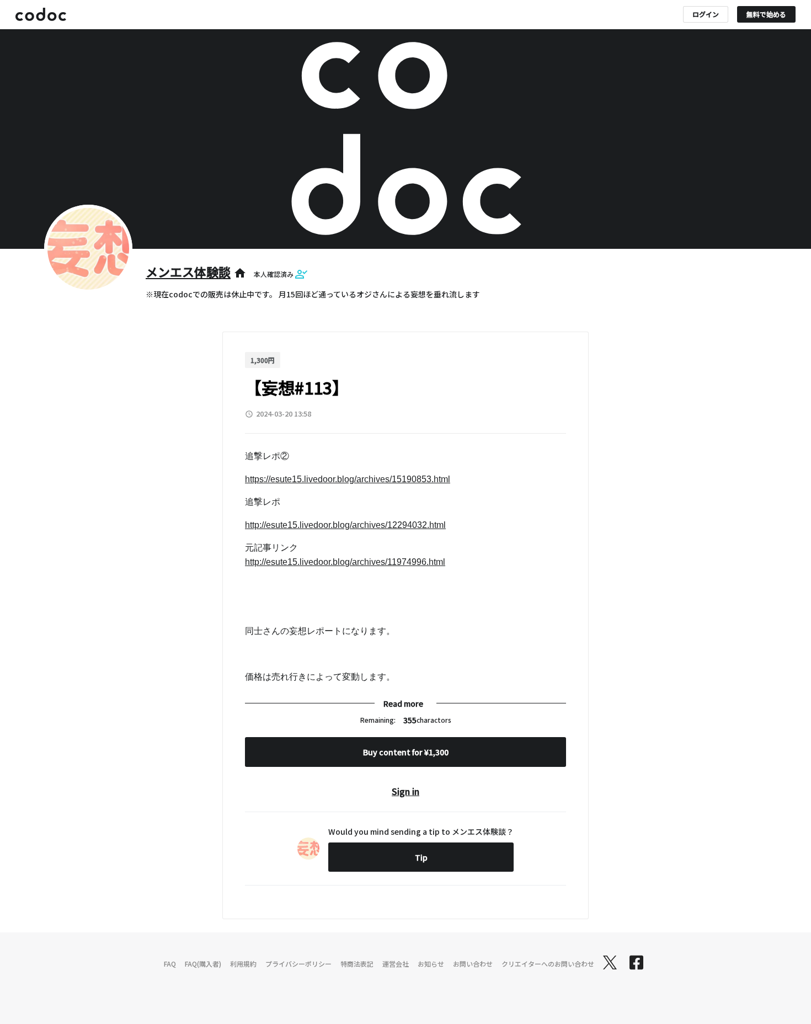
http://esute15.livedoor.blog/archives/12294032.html (345, 525)
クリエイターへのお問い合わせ (547, 963)
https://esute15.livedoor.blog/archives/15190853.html (347, 479)
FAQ (170, 963)
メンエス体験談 (188, 271)
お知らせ (431, 963)
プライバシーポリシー (298, 963)
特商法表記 (357, 963)
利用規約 (243, 963)
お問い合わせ (473, 963)
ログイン (705, 14)
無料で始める (766, 14)
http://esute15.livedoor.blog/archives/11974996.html (345, 562)
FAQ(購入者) (203, 963)
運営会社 (395, 963)
